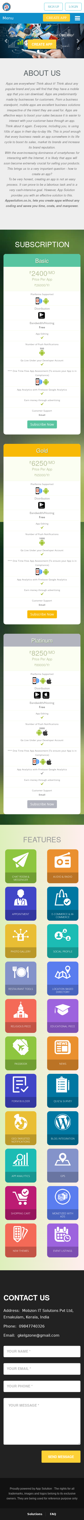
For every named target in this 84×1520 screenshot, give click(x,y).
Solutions (34, 1514)
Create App (56, 18)
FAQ (53, 1514)
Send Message (61, 1456)
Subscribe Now (42, 424)
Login (73, 6)
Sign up (53, 6)
